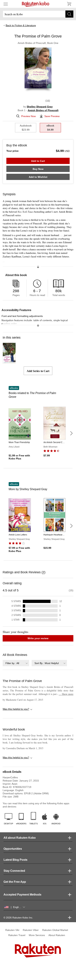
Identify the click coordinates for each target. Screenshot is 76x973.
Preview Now (28, 116)
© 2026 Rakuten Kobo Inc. (18, 917)
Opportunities (13, 848)
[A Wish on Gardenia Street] (9, 362)
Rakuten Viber (31, 930)
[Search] (69, 14)
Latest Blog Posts (15, 859)
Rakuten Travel (16, 935)
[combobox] (16, 663)
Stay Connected (14, 870)
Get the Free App (15, 881)
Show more (66, 694)
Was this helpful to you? (16, 709)
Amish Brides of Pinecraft (43, 110)
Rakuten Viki (12, 930)
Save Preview (52, 116)
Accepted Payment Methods (22, 894)
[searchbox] (38, 14)
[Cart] (69, 4)
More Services (37, 935)
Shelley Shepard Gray (40, 106)
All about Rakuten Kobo (20, 837)
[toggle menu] (6, 4)
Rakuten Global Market (55, 930)
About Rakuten (56, 935)
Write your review (38, 638)
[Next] (71, 433)
